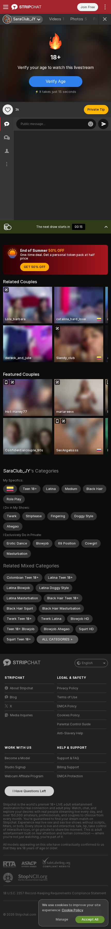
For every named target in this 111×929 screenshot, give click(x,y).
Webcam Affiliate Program (24, 776)
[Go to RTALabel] (10, 864)
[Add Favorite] (8, 109)
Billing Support (68, 767)
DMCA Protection (70, 776)
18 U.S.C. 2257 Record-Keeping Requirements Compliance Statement (54, 893)
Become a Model (17, 758)
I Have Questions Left (29, 791)
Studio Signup (15, 767)
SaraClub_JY (16, 471)
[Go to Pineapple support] (8, 877)
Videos (56, 19)
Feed (97, 19)
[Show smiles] (91, 124)
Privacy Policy (67, 688)
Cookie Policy (72, 910)
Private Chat (89, 136)
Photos (78, 19)
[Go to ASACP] (29, 864)
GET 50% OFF (34, 267)
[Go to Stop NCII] (33, 877)
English (87, 663)
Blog (13, 697)
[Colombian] (10, 489)
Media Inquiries (21, 715)
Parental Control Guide (74, 724)
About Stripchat (21, 688)
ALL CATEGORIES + (57, 639)
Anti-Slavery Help (70, 733)
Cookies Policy (68, 715)
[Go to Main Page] (33, 7)
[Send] (103, 124)
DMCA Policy (67, 706)
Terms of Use (67, 697)
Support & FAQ (68, 758)
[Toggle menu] (5, 7)
